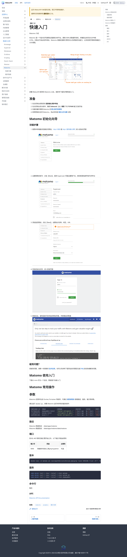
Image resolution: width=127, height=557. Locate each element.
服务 (108, 36)
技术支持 (27, 3)
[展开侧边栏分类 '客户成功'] (25, 24)
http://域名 (56, 129)
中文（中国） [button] (92, 3)
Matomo (7, 68)
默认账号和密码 (56, 109)
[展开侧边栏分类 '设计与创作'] (25, 37)
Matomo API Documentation (39, 498)
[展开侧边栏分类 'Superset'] (25, 47)
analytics (45, 505)
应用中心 (5, 14)
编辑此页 (35, 509)
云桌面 (5, 84)
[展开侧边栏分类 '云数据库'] (25, 81)
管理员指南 (5, 98)
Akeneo (6, 64)
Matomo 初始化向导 (110, 12)
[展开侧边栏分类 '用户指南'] (25, 94)
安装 (3, 11)
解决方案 (5, 88)
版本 (108, 33)
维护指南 (8, 74)
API (21, 3)
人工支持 (50, 541)
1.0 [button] (81, 3)
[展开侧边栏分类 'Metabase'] (25, 51)
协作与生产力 (7, 78)
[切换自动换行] (95, 409)
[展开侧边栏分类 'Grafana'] (25, 54)
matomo (38, 505)
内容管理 (6, 28)
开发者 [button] (4, 101)
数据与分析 (6, 41)
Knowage (7, 44)
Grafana (7, 54)
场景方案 (8, 71)
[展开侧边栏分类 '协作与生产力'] (25, 77)
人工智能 (6, 34)
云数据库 (6, 81)
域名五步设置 (62, 112)
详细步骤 (109, 15)
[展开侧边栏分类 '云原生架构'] (25, 21)
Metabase (7, 51)
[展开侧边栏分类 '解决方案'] (25, 87)
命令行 (108, 39)
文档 (16, 3)
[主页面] (31, 19)
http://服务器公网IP (68, 129)
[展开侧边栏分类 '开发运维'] (25, 17)
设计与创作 (6, 38)
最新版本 (47, 14)
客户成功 (6, 24)
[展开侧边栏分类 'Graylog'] (25, 57)
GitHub (103, 3)
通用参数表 (70, 399)
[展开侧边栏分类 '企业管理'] (25, 31)
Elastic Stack (8, 61)
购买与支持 (5, 91)
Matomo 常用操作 (110, 23)
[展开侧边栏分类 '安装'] (25, 11)
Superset (7, 48)
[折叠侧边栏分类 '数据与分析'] (25, 41)
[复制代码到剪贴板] (98, 409)
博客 (84, 532)
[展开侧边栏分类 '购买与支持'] (25, 91)
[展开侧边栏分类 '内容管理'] (25, 27)
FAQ (82, 369)
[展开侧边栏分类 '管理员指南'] (25, 97)
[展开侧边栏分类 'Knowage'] (25, 44)
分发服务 (15, 541)
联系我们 (5, 104)
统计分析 (53, 505)
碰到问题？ (110, 17)
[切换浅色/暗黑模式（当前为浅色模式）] (110, 2)
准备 (106, 9)
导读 (3, 8)
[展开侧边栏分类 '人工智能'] (25, 34)
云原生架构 (6, 21)
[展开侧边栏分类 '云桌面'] (25, 84)
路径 (108, 28)
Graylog (7, 58)
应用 (13, 532)
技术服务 (15, 538)
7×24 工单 (50, 538)
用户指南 (5, 94)
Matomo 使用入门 (110, 20)
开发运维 (6, 18)
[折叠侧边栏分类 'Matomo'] (25, 67)
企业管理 (6, 31)
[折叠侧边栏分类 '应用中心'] (25, 14)
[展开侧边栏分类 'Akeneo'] (25, 64)
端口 (108, 31)
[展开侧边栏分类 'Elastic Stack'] (25, 61)
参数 (106, 25)
